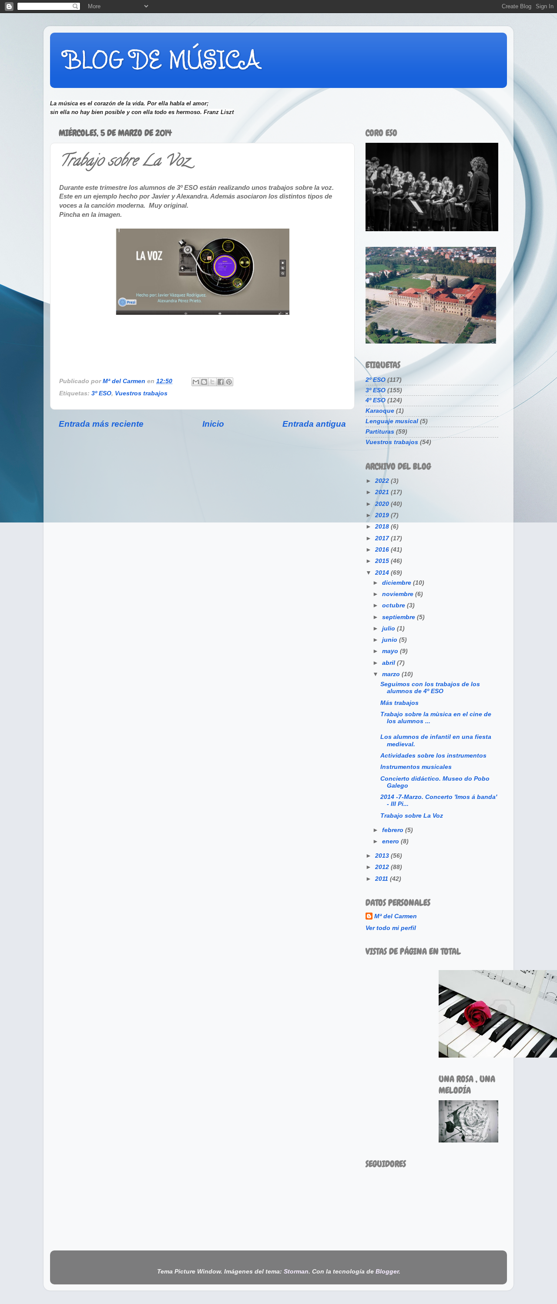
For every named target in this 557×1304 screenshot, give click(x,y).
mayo (391, 651)
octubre (394, 605)
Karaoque (380, 411)
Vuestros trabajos (141, 393)
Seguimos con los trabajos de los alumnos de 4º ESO (430, 687)
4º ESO (376, 400)
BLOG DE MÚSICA (161, 60)
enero (391, 841)
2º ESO (376, 380)
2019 (383, 515)
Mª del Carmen (395, 916)
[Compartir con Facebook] (220, 381)
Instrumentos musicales (416, 767)
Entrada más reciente (101, 423)
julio (389, 628)
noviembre (398, 594)
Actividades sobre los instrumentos (433, 755)
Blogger (387, 1271)
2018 (383, 526)
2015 (383, 561)
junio (390, 640)
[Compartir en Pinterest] (229, 381)
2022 (383, 481)
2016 (383, 549)
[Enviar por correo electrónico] (195, 381)
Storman (296, 1271)
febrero (393, 830)
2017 (383, 538)
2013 (383, 855)
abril (389, 663)
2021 (383, 492)
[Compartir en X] (212, 381)
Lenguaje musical (392, 421)
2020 (383, 504)
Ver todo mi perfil (391, 928)
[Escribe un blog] (204, 381)
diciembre (397, 583)
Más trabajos (399, 703)
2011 (382, 879)
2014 (383, 572)
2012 (383, 867)
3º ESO (101, 393)
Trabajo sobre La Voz (411, 815)
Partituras (380, 431)
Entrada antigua (314, 423)
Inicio (213, 423)
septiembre (399, 617)
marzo (392, 674)
